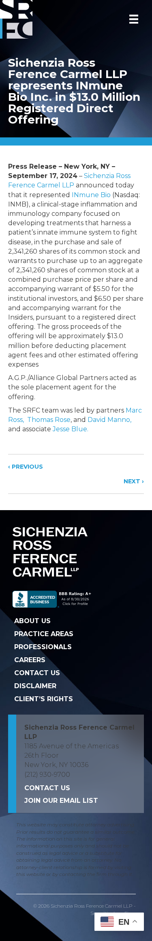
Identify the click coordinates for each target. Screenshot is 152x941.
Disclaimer (35, 686)
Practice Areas (43, 634)
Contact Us (37, 673)
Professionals (43, 647)
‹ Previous (25, 466)
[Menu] (134, 19)
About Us (32, 621)
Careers (29, 660)
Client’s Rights (43, 699)
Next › (134, 481)
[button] (61, 800)
